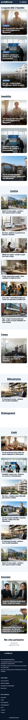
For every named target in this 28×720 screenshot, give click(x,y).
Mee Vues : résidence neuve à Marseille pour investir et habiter (13, 84)
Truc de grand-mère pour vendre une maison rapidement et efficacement (13, 30)
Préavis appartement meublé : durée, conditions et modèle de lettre (13, 277)
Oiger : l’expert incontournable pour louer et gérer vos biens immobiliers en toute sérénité (14, 320)
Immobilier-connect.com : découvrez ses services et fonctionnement (11, 57)
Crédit (2, 700)
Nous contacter (5, 680)
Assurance (3, 697)
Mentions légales (5, 683)
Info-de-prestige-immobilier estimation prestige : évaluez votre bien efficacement (14, 176)
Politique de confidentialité (7, 685)
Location (3, 710)
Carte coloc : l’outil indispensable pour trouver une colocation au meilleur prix (13, 298)
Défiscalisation (4, 702)
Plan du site (3, 688)
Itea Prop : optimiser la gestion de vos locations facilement (13, 234)
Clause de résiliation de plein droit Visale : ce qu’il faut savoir (14, 602)
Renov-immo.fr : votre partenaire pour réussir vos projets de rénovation (13, 359)
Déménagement (5, 705)
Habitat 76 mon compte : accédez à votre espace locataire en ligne (12, 212)
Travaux (3, 712)
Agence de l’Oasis (14, 645)
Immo (2, 707)
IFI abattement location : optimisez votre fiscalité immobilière (12, 400)
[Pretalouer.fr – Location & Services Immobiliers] (7, 2)
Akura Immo (14, 643)
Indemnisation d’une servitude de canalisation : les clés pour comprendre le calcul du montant (13, 629)
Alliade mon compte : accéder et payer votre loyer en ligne (13, 255)
